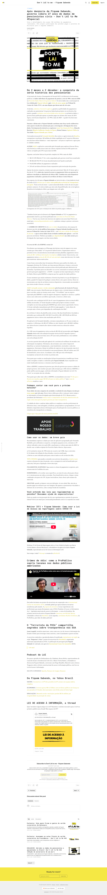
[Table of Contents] (2, 447)
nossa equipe (31, 393)
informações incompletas (49, 255)
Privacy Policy (64, 779)
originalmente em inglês (70, 637)
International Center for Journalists (60, 644)
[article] (53, 828)
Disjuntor (63, 671)
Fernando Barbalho (48, 136)
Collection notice (64, 884)
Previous (32, 790)
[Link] (25, 91)
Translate (30, 8)
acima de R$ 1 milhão (33, 255)
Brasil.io (76, 136)
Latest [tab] (32, 819)
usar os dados (53, 227)
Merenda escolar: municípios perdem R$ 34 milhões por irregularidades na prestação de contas (49, 695)
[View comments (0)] (33, 33)
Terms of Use (60, 778)
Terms (57, 884)
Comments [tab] (30, 801)
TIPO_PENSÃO (32, 459)
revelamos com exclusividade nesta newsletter (51, 113)
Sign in (102, 2)
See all (30, 863)
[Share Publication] (89, 2)
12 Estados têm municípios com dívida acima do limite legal (54, 690)
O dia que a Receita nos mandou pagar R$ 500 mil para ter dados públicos (52, 378)
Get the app (61, 888)
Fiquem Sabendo (30, 28)
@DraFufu (56, 553)
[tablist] (33, 800)
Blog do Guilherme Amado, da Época (44, 130)
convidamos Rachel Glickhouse (67, 616)
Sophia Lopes (74, 459)
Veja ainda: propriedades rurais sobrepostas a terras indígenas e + (43, 840)
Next (75, 790)
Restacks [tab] (37, 801)
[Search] (85, 2)
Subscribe (95, 2)
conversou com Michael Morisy (65, 613)
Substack (46, 892)
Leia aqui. (32, 648)
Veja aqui (42, 553)
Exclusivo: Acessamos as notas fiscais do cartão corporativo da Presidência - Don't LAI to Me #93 (47, 837)
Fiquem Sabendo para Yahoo (43, 132)
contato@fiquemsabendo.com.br (43, 221)
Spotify (44, 671)
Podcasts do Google (53, 671)
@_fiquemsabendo (58, 236)
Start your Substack (50, 888)
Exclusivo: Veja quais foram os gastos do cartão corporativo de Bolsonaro (46, 824)
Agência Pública (72, 130)
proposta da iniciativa (51, 607)
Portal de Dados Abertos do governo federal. (42, 101)
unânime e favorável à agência (43, 109)
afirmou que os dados (43, 183)
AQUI (35, 146)
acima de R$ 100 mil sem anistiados (50, 257)
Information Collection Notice (53, 779)
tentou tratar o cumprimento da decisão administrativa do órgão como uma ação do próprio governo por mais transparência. (52, 398)
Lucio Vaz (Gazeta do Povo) (65, 128)
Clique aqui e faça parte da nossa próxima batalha (42, 414)
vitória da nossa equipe (58, 103)
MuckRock (45, 616)
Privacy (53, 884)
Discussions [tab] (38, 819)
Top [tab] (29, 819)
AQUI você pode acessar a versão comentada (41, 288)
